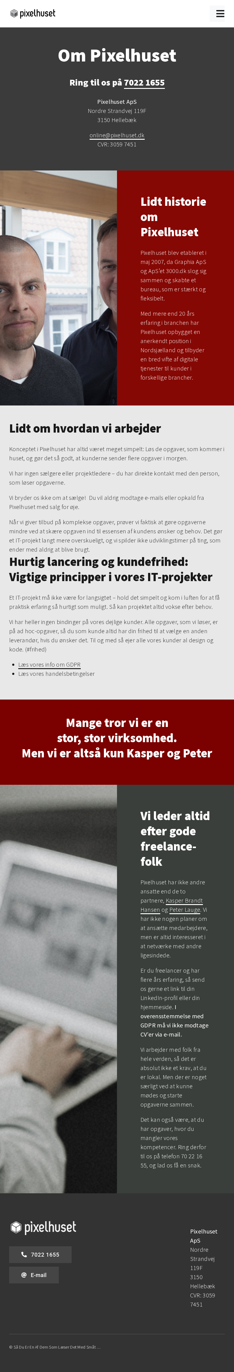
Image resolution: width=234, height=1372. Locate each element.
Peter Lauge (184, 909)
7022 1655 (144, 82)
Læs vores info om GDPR (49, 664)
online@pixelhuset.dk (117, 135)
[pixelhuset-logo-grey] (33, 11)
